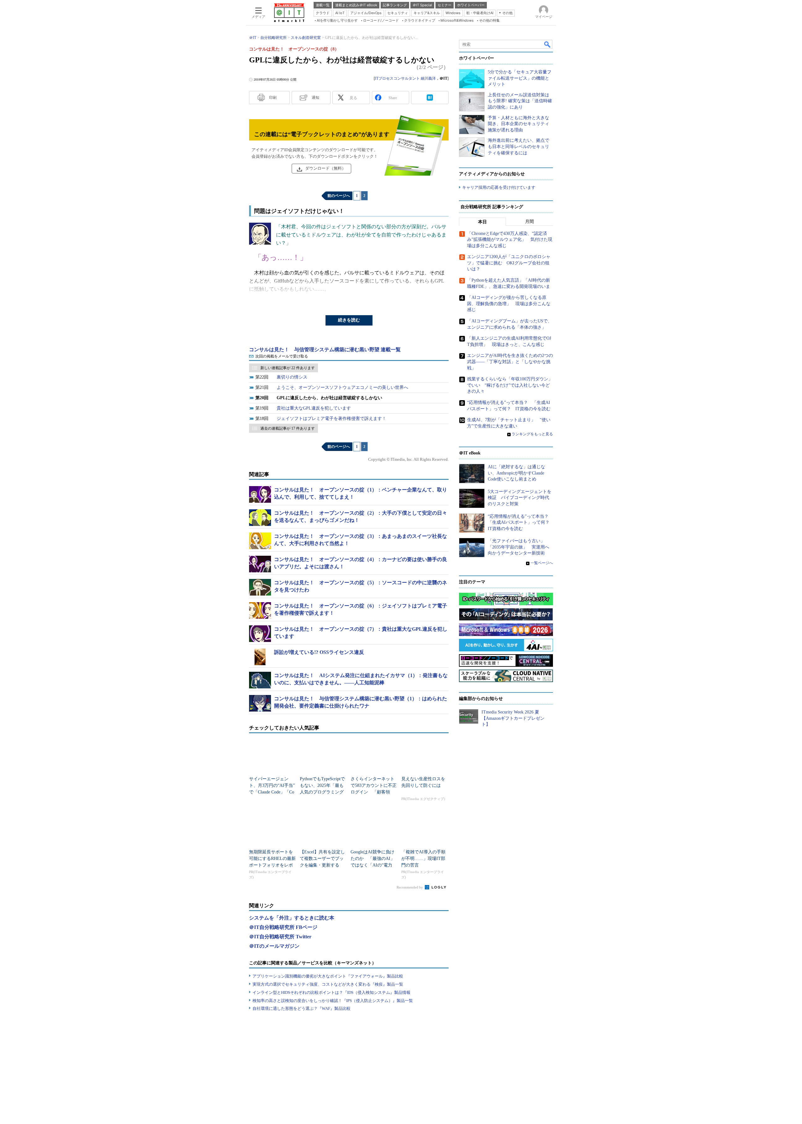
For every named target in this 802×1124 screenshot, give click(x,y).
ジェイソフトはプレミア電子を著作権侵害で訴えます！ (331, 418)
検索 (547, 44)
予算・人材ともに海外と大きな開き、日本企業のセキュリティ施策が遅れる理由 (518, 123)
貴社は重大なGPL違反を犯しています (314, 408)
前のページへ (338, 196)
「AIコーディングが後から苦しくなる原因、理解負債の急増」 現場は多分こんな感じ (508, 303)
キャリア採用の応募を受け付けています (498, 187)
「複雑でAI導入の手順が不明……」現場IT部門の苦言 (423, 858)
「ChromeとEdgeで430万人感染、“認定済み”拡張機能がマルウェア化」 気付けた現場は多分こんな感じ (509, 239)
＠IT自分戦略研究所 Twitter (280, 936)
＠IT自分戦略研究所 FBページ (283, 927)
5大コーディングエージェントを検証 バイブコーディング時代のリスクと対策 (519, 497)
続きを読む (349, 320)
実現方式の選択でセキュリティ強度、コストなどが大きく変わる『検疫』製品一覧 (328, 984)
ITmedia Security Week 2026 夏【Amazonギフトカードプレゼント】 (513, 718)
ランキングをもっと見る (532, 434)
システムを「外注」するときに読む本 (291, 917)
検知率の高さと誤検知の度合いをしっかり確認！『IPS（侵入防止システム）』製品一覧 (333, 1000)
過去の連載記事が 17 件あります (287, 428)
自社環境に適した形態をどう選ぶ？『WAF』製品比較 (302, 1008)
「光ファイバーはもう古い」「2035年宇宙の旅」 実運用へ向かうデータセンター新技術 (518, 546)
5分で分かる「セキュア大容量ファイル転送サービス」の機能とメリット (519, 78)
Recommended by (410, 887)
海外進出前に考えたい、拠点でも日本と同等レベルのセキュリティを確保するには (518, 146)
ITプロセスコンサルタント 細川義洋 (405, 78)
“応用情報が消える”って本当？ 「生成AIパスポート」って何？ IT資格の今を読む (521, 522)
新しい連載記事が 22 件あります (287, 368)
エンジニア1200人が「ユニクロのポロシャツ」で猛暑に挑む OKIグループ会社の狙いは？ (508, 262)
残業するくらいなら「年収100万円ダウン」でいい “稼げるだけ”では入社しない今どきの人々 (510, 385)
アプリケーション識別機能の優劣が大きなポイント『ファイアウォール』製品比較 (328, 976)
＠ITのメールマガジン (274, 946)
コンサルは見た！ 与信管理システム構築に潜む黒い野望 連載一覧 (325, 349)
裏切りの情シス (292, 377)
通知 (315, 97)
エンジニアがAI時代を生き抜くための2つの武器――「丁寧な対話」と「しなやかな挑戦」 (510, 361)
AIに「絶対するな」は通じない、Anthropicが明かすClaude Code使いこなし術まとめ (516, 472)
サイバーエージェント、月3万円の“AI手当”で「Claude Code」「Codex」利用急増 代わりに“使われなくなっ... (272, 792)
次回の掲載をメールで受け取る (281, 356)
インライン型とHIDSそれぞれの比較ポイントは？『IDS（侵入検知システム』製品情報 (331, 992)
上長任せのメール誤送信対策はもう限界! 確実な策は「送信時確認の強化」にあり (520, 101)
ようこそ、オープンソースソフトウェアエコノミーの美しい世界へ (342, 387)
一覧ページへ (541, 563)
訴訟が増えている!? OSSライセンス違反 (319, 652)
